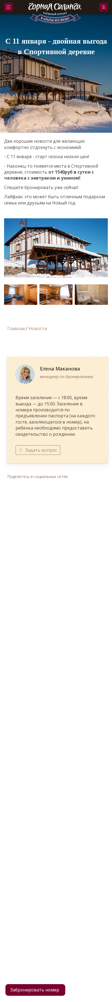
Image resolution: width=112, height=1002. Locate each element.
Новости (38, 328)
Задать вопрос (41, 450)
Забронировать (103, 7)
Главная (16, 328)
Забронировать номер (34, 990)
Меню (8, 7)
